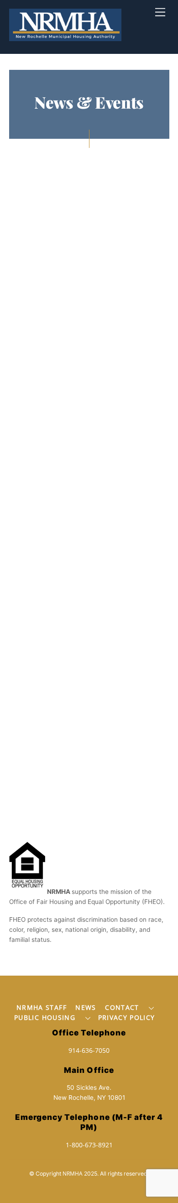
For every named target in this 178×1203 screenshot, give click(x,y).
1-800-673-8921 (89, 1144)
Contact (122, 1007)
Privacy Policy (126, 1017)
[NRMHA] (65, 36)
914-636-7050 (89, 1050)
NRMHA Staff (41, 1007)
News (85, 1007)
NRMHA (73, 1173)
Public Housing (44, 1017)
